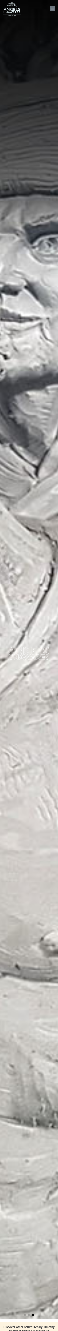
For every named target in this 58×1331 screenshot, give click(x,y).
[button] (52, 8)
